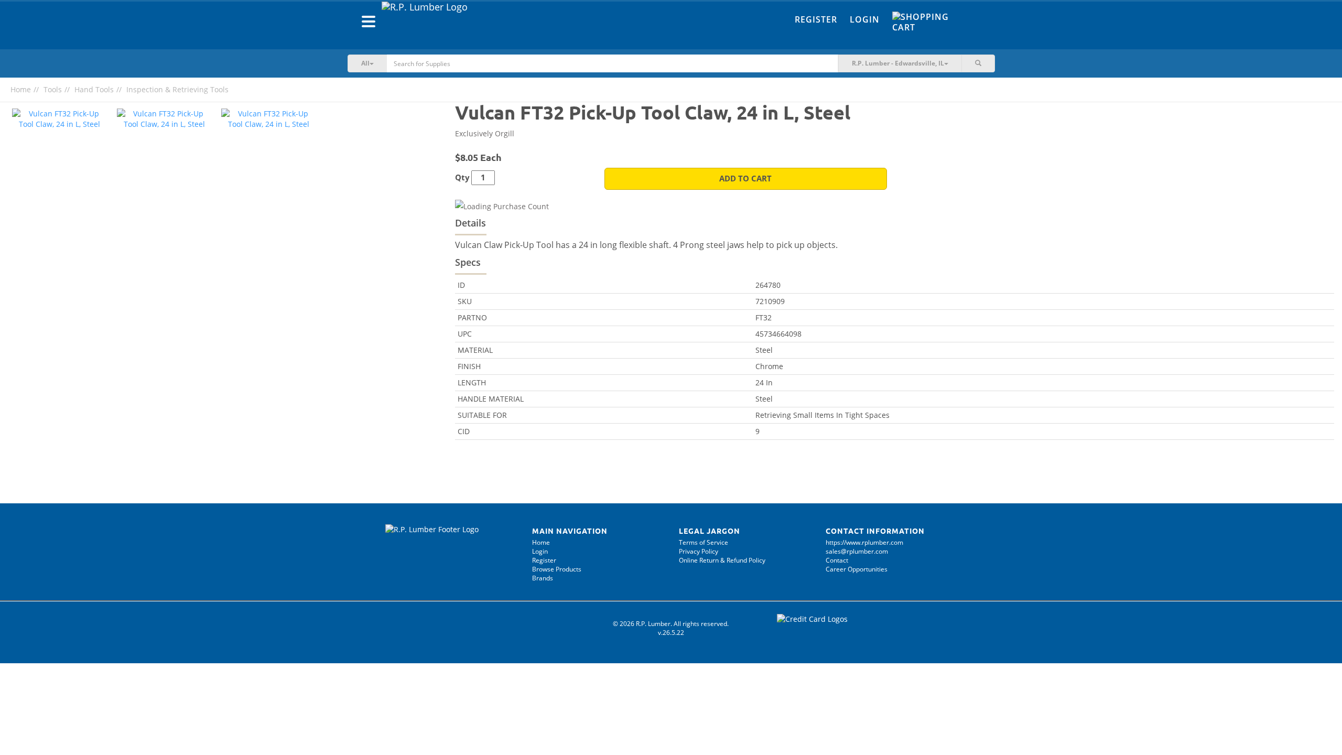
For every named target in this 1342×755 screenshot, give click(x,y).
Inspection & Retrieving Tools (177, 89)
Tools (53, 89)
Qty (462, 177)
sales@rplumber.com (857, 551)
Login (865, 19)
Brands (542, 578)
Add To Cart (745, 178)
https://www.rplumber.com (864, 542)
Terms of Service (703, 542)
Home (20, 89)
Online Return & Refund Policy (722, 560)
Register (816, 19)
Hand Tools (94, 89)
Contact (837, 560)
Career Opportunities (857, 569)
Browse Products (556, 569)
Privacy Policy (698, 551)
